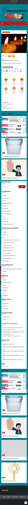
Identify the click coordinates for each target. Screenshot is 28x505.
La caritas (5, 218)
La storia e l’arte (6, 198)
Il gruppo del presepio (7, 258)
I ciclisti (4, 285)
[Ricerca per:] (11, 186)
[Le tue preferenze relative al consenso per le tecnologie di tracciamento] (25, 502)
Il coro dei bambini (7, 211)
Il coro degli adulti (7, 213)
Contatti (8, 496)
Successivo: (7, 107)
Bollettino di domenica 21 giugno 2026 (10, 178)
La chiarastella (6, 260)
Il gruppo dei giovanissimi (8, 247)
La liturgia (5, 205)
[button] (2, 23)
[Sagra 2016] (14, 124)
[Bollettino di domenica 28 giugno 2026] (14, 146)
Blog (3, 32)
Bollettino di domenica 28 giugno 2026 (10, 156)
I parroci (4, 200)
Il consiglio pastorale (7, 203)
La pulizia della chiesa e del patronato (11, 240)
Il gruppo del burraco (7, 282)
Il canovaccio (5, 287)
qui (21, 63)
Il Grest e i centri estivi (7, 250)
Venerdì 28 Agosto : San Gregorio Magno (12, 336)
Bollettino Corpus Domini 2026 (9, 359)
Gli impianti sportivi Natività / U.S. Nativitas (12, 269)
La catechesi (5, 221)
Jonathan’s (5, 290)
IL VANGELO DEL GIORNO (10, 324)
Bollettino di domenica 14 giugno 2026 (11, 355)
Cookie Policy (6, 303)
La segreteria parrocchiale (8, 242)
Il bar (4, 237)
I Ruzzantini (5, 295)
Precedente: (7, 103)
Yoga (4, 292)
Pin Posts (5, 195)
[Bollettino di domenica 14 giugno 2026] (14, 448)
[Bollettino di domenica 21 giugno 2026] (14, 167)
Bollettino (7, 32)
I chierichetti (5, 208)
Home (4, 496)
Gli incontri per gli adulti (8, 224)
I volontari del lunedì (7, 245)
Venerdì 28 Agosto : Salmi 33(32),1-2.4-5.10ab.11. (14, 331)
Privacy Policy (5, 366)
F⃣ (14, 3)
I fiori (4, 216)
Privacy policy (6, 308)
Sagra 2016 (4, 134)
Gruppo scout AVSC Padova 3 (9, 255)
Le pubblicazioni (6, 316)
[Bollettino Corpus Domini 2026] (14, 470)
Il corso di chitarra (7, 253)
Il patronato (5, 234)
